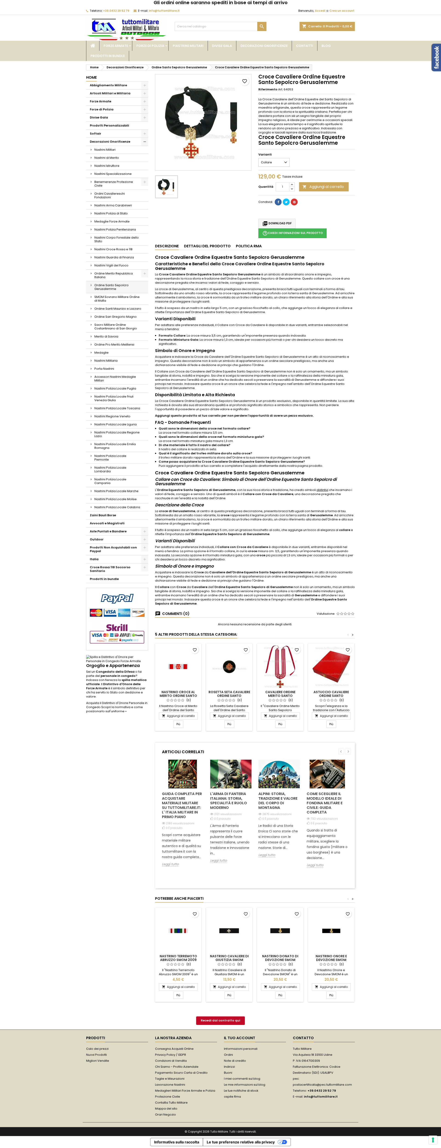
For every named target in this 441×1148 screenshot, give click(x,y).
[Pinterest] (294, 202)
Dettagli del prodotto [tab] (207, 246)
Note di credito (235, 1061)
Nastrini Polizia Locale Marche (116, 491)
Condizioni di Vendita (171, 1061)
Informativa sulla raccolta (176, 1142)
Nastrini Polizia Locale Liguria (115, 424)
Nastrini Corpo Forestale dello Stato (116, 239)
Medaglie (101, 352)
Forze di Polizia (150, 45)
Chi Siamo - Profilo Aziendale (176, 1066)
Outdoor (97, 539)
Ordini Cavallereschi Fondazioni (109, 195)
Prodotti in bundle (107, 56)
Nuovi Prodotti (96, 1055)
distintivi (322, 490)
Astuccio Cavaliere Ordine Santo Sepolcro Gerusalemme (331, 696)
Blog (326, 45)
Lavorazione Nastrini (170, 1084)
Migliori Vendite (97, 1061)
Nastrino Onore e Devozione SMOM (331, 958)
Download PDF (277, 223)
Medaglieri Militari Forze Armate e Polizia (185, 1090)
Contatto (303, 1038)
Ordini (228, 1055)
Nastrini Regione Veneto (112, 416)
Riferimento (267, 89)
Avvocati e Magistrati (107, 523)
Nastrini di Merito (106, 158)
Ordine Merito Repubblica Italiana (113, 275)
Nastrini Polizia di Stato (111, 213)
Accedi (320, 11)
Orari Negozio (165, 1114)
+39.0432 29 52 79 (116, 11)
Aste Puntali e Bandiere (108, 531)
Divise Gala (222, 45)
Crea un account (341, 11)
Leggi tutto (170, 864)
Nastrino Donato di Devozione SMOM (280, 958)
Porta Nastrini (104, 368)
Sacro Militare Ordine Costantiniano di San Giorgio (115, 327)
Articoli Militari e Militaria (110, 93)
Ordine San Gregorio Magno (115, 316)
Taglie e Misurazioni (169, 1078)
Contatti (304, 45)
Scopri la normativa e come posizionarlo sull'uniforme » (114, 709)
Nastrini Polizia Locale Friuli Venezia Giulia (113, 398)
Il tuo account (239, 1038)
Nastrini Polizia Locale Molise (115, 499)
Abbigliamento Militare (108, 85)
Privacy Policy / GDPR (170, 1055)
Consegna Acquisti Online (174, 1049)
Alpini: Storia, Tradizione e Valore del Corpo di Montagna (277, 800)
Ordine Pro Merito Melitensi (114, 344)
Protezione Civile (167, 1096)
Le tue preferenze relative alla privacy (241, 1142)
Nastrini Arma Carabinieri (113, 205)
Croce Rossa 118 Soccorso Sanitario (110, 569)
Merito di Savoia (106, 336)
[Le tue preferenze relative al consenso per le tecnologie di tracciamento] (433, 1140)
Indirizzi (229, 1066)
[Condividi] (278, 202)
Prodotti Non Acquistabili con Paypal (113, 549)
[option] (182, 817)
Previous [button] (341, 751)
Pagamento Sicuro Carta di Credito (181, 1072)
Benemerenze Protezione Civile (113, 184)
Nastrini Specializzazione (113, 174)
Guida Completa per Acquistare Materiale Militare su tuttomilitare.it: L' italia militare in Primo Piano (182, 805)
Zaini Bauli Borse (103, 515)
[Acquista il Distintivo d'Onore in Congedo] (117, 659)
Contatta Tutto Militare (171, 1102)
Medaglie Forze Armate (112, 221)
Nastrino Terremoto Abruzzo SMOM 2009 (178, 958)
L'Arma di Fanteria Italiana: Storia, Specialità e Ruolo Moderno (228, 800)
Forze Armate (116, 45)
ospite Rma (232, 1096)
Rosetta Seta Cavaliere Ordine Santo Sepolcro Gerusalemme (229, 696)
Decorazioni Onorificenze (264, 45)
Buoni (228, 1072)
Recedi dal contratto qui (220, 1020)
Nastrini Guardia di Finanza (114, 257)
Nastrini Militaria (106, 360)
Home (91, 77)
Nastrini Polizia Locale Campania (110, 481)
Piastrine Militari (188, 45)
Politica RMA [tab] (249, 246)
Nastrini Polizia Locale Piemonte (110, 458)
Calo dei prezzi (97, 1049)
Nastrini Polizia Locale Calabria (117, 507)
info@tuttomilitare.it (164, 11)
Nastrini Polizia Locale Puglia (115, 388)
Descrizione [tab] (167, 246)
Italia (94, 559)
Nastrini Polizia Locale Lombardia (110, 469)
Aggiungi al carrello (323, 186)
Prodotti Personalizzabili (109, 125)
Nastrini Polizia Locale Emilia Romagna (115, 446)
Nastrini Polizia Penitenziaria (115, 229)
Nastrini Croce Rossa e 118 (113, 249)
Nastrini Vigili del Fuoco (111, 265)
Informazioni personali (240, 1049)
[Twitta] (286, 202)
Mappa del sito (166, 1108)
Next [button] (348, 751)
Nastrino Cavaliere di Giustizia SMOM (229, 958)
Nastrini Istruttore (106, 166)
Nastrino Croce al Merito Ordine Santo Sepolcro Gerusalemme (178, 696)
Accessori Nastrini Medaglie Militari (115, 379)
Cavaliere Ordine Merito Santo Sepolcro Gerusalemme (280, 696)
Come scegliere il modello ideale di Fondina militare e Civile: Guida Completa (324, 803)
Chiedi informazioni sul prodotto (292, 233)
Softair (95, 133)
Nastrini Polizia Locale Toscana (117, 408)
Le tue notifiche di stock (241, 1090)
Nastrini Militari (105, 149)
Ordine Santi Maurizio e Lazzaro (117, 308)
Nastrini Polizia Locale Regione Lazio (117, 434)
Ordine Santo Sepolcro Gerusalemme (111, 287)
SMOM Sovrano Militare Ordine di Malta (117, 299)
